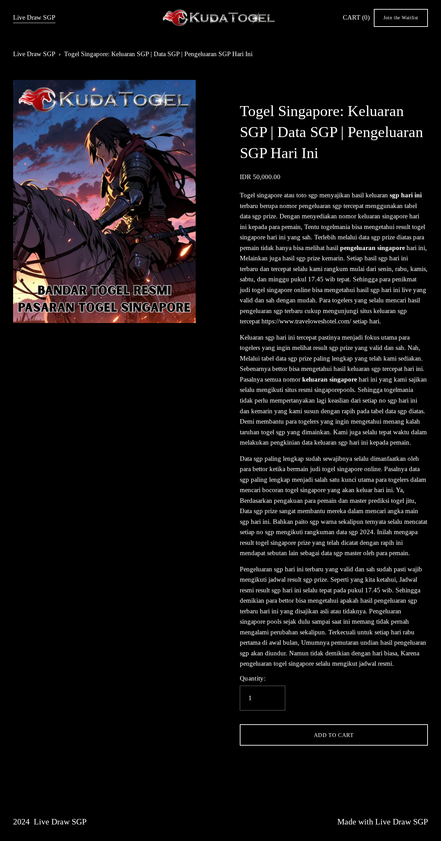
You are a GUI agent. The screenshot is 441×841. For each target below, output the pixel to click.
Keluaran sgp (257, 337)
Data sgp (251, 458)
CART (356, 17)
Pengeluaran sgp (261, 569)
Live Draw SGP (34, 17)
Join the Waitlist (400, 17)
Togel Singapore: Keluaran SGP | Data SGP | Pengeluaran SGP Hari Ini (158, 54)
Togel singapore (261, 195)
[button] (334, 735)
